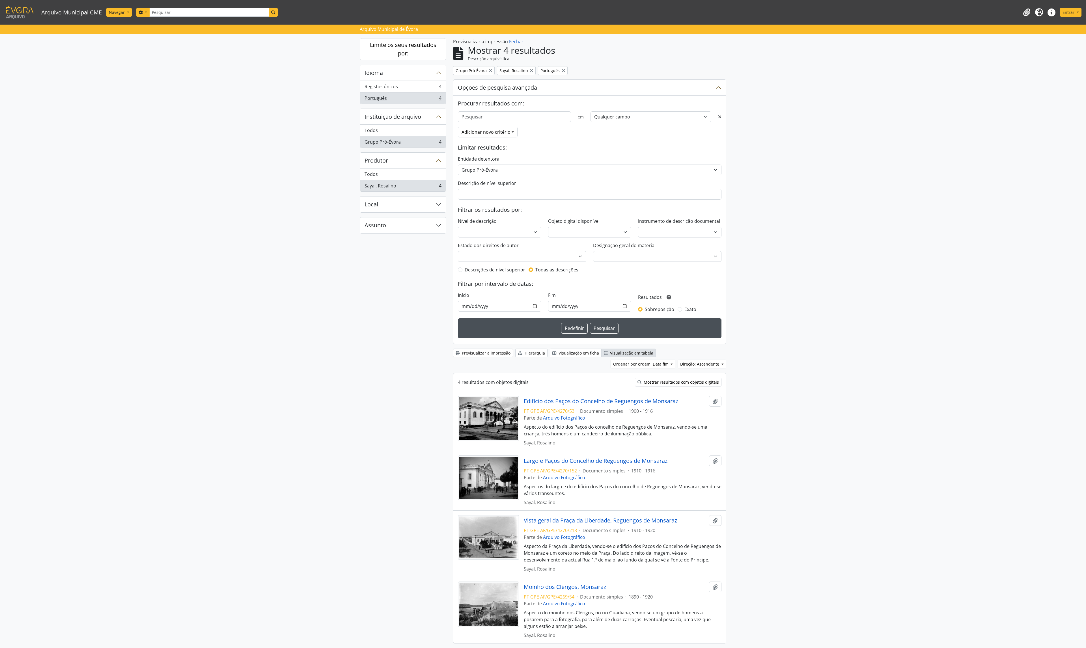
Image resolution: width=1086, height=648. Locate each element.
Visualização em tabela (631, 353)
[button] (1026, 12)
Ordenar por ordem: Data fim (641, 364)
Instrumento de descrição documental (679, 221)
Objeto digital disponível (574, 221)
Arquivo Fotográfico (564, 418)
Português (402, 99)
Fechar (516, 41)
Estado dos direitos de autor (488, 245)
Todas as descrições (556, 270)
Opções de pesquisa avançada (497, 87)
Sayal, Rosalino (402, 187)
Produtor (376, 160)
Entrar (1069, 12)
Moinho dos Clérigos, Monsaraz (565, 587)
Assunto (375, 225)
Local (371, 204)
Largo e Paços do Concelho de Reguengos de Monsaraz (595, 460)
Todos (371, 130)
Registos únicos (402, 87)
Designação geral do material (624, 245)
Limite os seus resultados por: (403, 49)
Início (463, 295)
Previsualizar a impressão (485, 353)
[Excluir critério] (719, 116)
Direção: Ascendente (700, 364)
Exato (690, 309)
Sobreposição (659, 309)
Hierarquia (534, 353)
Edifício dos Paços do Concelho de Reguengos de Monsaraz (601, 401)
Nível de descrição (477, 221)
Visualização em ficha (578, 353)
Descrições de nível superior (495, 270)
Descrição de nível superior (487, 183)
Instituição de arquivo (393, 116)
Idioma (374, 73)
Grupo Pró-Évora (402, 143)
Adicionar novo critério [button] (486, 132)
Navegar (117, 12)
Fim (552, 295)
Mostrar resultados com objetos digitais (681, 382)
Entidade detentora (478, 159)
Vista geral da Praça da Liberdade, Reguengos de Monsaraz (600, 520)
